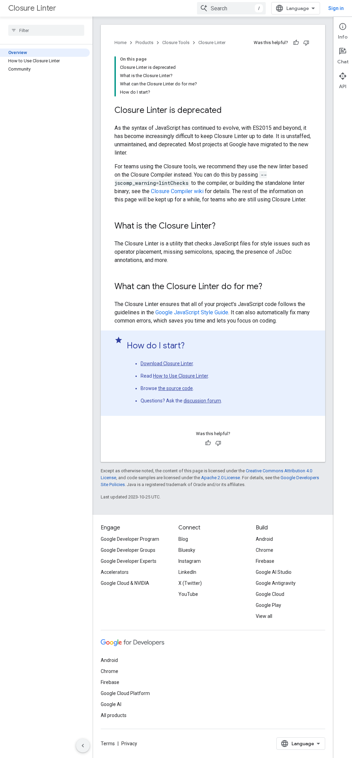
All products (113, 715)
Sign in (336, 8)
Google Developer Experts (128, 561)
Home (120, 42)
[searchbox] (46, 30)
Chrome (264, 550)
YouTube (188, 594)
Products (144, 42)
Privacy (129, 743)
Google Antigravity (276, 583)
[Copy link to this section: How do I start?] (191, 346)
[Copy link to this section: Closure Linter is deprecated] (228, 111)
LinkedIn (187, 572)
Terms (108, 743)
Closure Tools (175, 42)
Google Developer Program (130, 539)
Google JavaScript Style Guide (191, 312)
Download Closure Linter (167, 363)
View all (264, 616)
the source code (175, 388)
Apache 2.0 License (220, 477)
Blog (183, 539)
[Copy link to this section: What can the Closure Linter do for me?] (269, 287)
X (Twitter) (190, 583)
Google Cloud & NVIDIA (125, 583)
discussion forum (202, 400)
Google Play (268, 605)
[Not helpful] (306, 43)
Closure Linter (32, 8)
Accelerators (115, 572)
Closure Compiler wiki (178, 191)
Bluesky (186, 550)
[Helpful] (296, 43)
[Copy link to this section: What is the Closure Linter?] (222, 226)
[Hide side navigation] (83, 745)
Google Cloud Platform (125, 693)
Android (264, 539)
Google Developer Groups (128, 550)
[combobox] (231, 8)
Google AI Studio (274, 572)
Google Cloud (270, 594)
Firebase (265, 561)
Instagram (189, 561)
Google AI (111, 704)
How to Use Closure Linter (180, 376)
